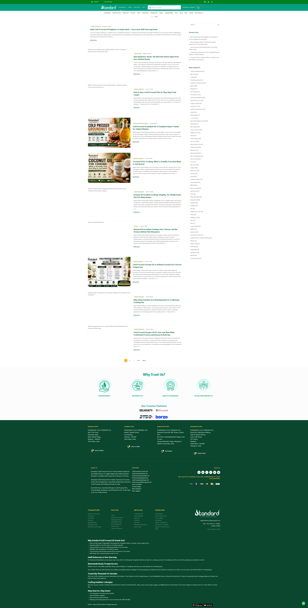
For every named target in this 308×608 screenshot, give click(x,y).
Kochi (158, 569)
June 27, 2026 (149, 89)
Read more (93, 40)
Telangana (130, 566)
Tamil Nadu (101, 566)
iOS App (109, 1)
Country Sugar (149, 585)
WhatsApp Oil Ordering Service (98, 599)
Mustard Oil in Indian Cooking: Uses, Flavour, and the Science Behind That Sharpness (156, 230)
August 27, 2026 (147, 53)
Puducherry (163, 569)
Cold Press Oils (137, 53)
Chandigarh (133, 569)
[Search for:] (204, 24)
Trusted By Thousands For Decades (102, 573)
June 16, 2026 (149, 329)
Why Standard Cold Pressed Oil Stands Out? (106, 540)
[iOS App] (105, 2)
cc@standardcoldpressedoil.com (210, 520)
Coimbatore (170, 569)
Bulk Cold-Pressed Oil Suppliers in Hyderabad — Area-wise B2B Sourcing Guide (123, 29)
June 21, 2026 (148, 261)
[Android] (92, 2)
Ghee (138, 585)
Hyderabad (100, 560)
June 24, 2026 (143, 226)
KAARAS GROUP (101, 604)
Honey (142, 585)
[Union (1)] (208, 2)
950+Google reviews (105, 551)
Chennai (92, 560)
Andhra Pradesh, (120, 566)
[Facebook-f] (206, 472)
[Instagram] (210, 472)
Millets (163, 585)
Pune (111, 569)
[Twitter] (214, 472)
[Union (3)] (205, 2)
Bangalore (136, 560)
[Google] (199, 472)
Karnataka (108, 566)
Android (96, 1)
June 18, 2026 (149, 296)
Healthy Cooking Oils (96, 26)
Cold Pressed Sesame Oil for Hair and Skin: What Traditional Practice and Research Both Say (154, 333)
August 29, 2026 (106, 26)
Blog (156, 16)
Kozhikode (153, 569)
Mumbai (107, 569)
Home (152, 16)
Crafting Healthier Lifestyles (100, 582)
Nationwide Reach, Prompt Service (103, 564)
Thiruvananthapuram (143, 569)
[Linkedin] (218, 472)
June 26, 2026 (153, 123)
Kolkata (116, 569)
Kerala (113, 566)
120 (138, 360)
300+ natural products (103, 553)
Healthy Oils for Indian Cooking (141, 123)
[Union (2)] (212, 2)
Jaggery (156, 585)
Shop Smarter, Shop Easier (99, 591)
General (136, 226)
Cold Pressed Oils (131, 585)
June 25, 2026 (149, 191)
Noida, (128, 569)
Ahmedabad (122, 569)
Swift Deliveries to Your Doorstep (102, 557)
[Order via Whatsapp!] (303, 603)
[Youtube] (202, 472)
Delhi (103, 569)
